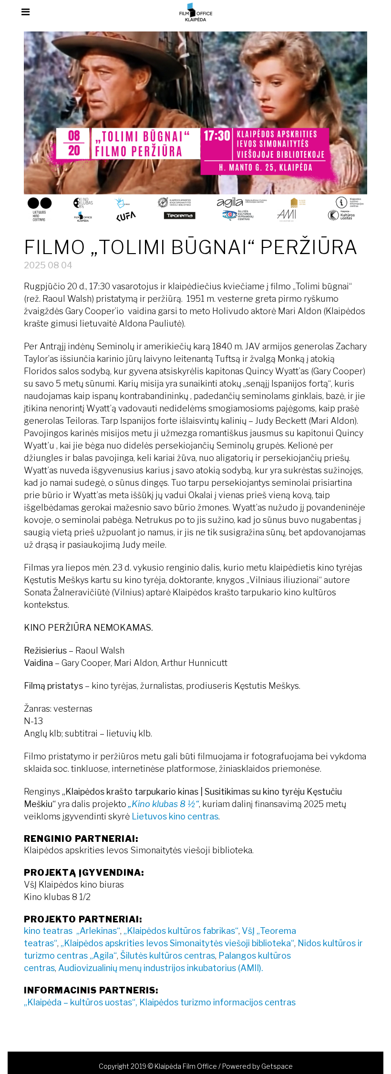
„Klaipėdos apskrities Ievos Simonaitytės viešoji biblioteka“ (177, 943)
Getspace (277, 1066)
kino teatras (50, 931)
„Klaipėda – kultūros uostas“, (81, 1002)
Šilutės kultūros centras (167, 956)
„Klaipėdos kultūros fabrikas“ (180, 931)
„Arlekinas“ (98, 931)
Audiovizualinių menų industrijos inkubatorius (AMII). (160, 968)
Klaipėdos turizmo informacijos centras (217, 1002)
